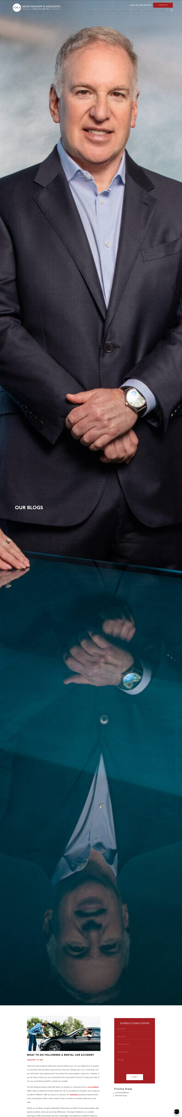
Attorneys (101, 10)
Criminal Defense (122, 1092)
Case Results (137, 10)
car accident (93, 1087)
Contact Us (163, 5)
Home (85, 10)
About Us (92, 10)
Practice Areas (113, 10)
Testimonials (148, 10)
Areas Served (125, 10)
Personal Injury (121, 1095)
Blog (156, 10)
